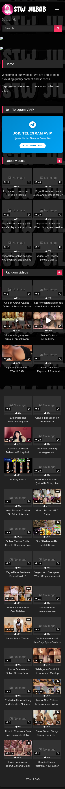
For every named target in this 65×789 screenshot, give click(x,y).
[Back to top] (54, 778)
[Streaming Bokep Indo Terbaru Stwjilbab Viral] (26, 10)
